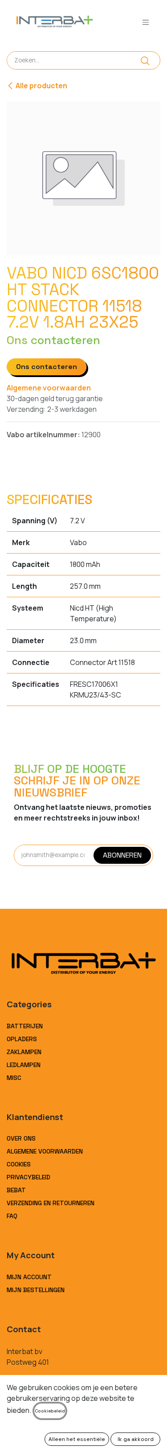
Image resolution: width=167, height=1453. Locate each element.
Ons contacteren (46, 366)
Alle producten (41, 85)
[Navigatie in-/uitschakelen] (145, 22)
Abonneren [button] (122, 855)
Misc (14, 1078)
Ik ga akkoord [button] (136, 1439)
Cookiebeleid (50, 1411)
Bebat (16, 1190)
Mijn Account (29, 1277)
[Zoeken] (145, 60)
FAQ (12, 1216)
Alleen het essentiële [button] (77, 1439)
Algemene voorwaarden (49, 388)
